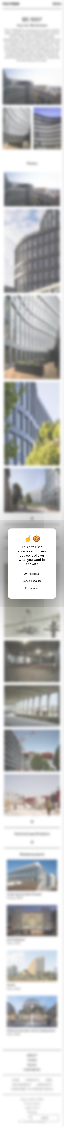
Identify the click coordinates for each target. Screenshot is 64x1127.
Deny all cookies (31, 581)
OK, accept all (32, 573)
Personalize (32, 588)
